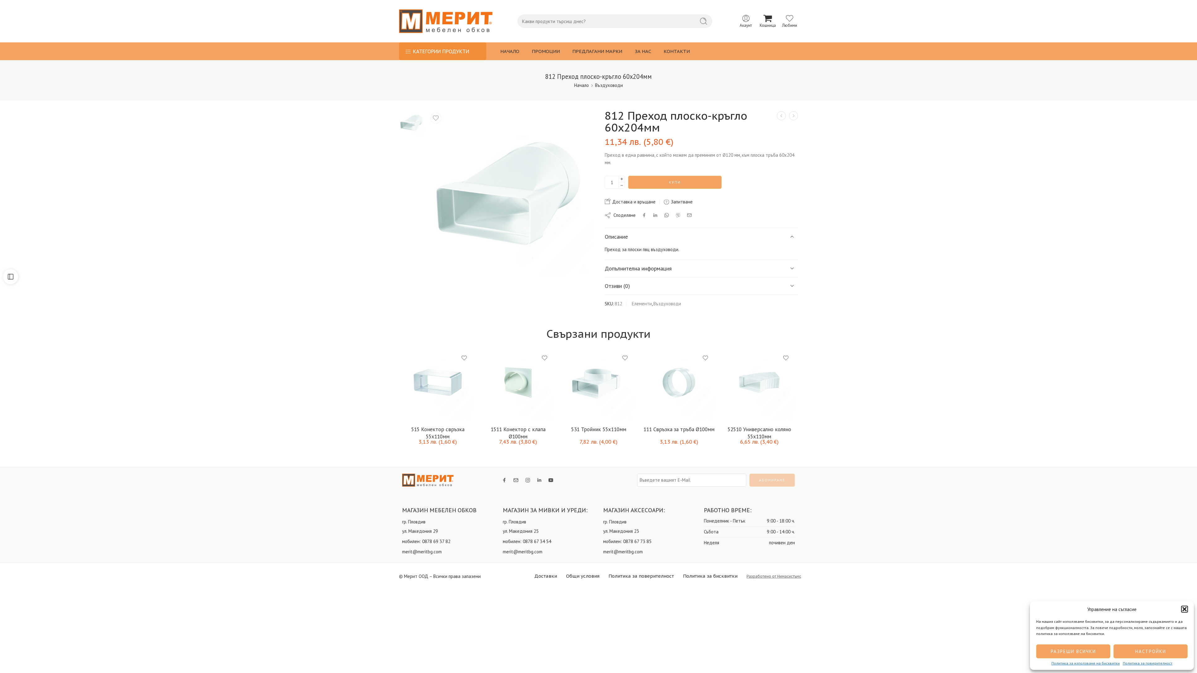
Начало (581, 85)
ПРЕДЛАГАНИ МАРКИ (597, 51)
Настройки (1150, 651)
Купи (675, 182)
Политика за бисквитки (710, 576)
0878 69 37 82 (436, 541)
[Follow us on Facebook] (504, 480)
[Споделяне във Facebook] (644, 215)
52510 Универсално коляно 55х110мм (759, 432)
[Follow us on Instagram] (528, 480)
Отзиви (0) (617, 285)
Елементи (642, 304)
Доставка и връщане (633, 202)
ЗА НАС (643, 51)
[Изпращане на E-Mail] (689, 215)
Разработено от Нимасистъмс (774, 576)
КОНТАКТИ (677, 51)
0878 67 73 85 (637, 541)
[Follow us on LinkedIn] (539, 480)
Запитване (681, 202)
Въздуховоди (609, 85)
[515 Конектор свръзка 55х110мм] (437, 384)
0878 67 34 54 (537, 541)
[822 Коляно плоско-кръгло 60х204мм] (781, 115)
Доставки (545, 576)
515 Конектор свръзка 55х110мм (437, 432)
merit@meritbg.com (422, 552)
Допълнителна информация (638, 268)
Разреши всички (1073, 651)
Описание (616, 236)
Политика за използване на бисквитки (1085, 663)
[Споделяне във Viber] (677, 215)
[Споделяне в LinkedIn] (655, 215)
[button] (1184, 609)
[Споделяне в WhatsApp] (666, 215)
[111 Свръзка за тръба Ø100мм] (678, 384)
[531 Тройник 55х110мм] (598, 384)
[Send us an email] (516, 480)
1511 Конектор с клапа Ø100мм (518, 432)
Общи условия (582, 576)
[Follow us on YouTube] (551, 480)
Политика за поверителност (1147, 663)
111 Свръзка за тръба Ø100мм (678, 429)
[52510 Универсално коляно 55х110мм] (759, 384)
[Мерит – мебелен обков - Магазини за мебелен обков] (446, 21)
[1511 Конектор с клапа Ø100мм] (518, 384)
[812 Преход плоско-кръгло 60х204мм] (412, 122)
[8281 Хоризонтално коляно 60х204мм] (793, 115)
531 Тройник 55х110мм (598, 429)
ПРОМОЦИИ (546, 51)
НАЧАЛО (509, 51)
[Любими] (436, 118)
